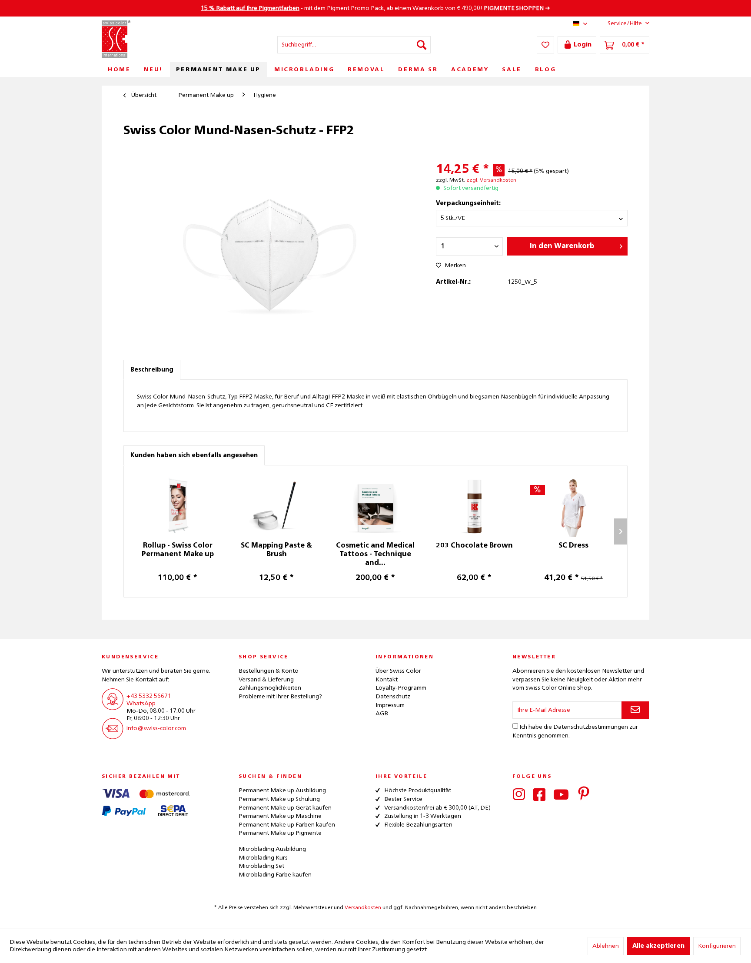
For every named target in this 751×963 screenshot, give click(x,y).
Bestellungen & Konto (269, 671)
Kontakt (387, 680)
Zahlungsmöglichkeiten (270, 688)
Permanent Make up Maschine (280, 816)
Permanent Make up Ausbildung (282, 790)
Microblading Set (261, 866)
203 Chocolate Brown (474, 545)
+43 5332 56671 (148, 696)
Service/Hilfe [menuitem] (624, 23)
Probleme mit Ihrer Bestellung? (280, 697)
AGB (382, 714)
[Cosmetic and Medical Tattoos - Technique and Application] (375, 506)
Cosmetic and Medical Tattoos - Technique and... (375, 554)
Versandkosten (363, 907)
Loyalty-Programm (401, 688)
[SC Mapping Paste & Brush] (277, 506)
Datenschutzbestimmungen (590, 727)
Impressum (390, 705)
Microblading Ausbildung (272, 849)
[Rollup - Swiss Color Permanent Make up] (178, 506)
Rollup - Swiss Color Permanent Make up (178, 550)
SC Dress (573, 545)
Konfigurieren (717, 946)
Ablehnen (605, 946)
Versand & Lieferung (266, 680)
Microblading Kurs (263, 858)
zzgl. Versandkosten (491, 180)
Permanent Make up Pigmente (280, 833)
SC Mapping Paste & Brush (276, 550)
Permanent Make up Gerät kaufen (285, 808)
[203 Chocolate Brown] (475, 506)
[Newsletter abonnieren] (635, 710)
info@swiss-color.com (156, 728)
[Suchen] (421, 44)
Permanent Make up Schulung (279, 799)
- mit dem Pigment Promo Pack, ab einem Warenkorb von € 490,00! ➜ (375, 8)
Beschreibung (151, 370)
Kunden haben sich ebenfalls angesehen (194, 455)
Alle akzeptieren (658, 946)
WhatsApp (141, 704)
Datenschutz (393, 697)
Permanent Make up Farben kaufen (287, 825)
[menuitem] (354, 44)
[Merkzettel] (545, 44)
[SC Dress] (573, 506)
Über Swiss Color (398, 671)
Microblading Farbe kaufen (275, 875)
